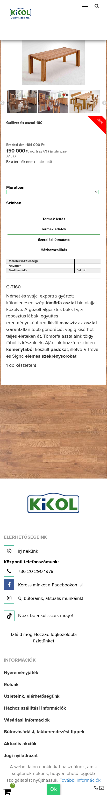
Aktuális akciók (20, 743)
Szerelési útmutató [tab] (54, 240)
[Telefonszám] (96, 788)
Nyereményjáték (21, 672)
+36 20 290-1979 (31, 567)
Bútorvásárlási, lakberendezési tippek (44, 732)
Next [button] (104, 103)
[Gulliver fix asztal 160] (53, 62)
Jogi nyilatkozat (21, 755)
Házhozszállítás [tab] (54, 250)
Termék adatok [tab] (53, 229)
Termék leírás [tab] (53, 219)
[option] (22, 101)
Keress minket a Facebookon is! (50, 585)
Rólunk (11, 684)
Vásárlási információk (27, 720)
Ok (53, 789)
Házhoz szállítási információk (35, 708)
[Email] (101, 788)
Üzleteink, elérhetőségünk (32, 696)
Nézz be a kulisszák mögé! (45, 615)
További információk (80, 780)
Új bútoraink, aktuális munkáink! (50, 598)
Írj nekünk (27, 551)
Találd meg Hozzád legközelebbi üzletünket (43, 638)
